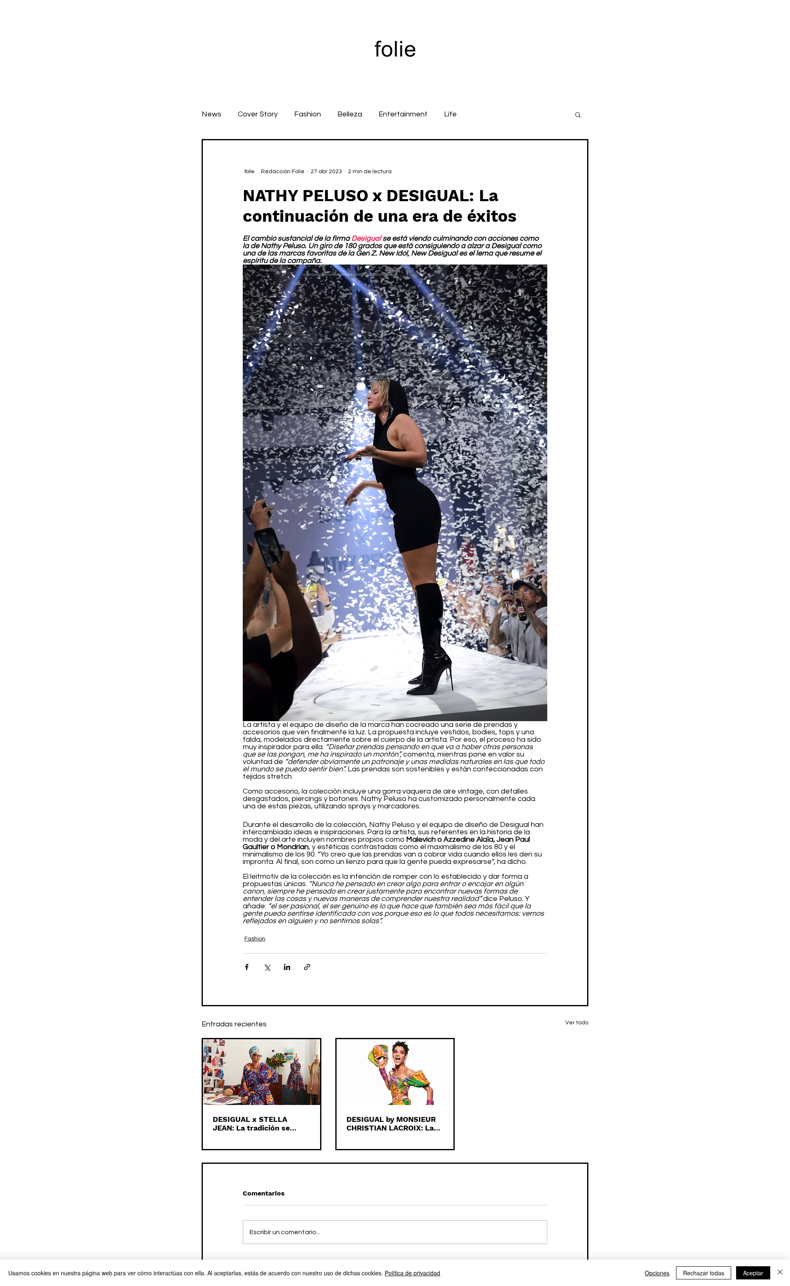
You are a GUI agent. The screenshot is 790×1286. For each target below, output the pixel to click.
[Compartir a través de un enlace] (307, 967)
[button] (578, 114)
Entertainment (403, 114)
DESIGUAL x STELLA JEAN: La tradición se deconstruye (251, 1123)
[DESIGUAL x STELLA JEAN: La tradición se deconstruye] (261, 1072)
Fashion (307, 114)
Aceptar (753, 1273)
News (211, 114)
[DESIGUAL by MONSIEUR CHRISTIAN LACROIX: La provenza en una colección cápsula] (395, 1072)
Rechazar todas (703, 1273)
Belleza (349, 114)
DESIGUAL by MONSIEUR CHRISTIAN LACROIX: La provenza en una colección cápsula (394, 1123)
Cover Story (258, 114)
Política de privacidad (412, 1273)
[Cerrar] (780, 1272)
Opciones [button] (657, 1273)
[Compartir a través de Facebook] (247, 967)
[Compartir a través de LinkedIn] (287, 967)
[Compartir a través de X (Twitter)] (267, 967)
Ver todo (576, 1023)
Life (450, 114)
